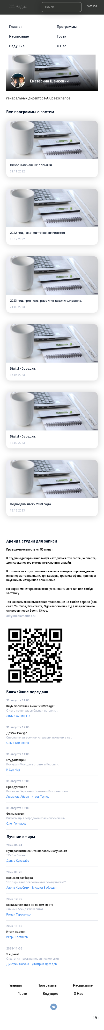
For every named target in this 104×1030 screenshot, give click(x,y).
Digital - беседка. (23, 368)
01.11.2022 (17, 171)
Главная (15, 27)
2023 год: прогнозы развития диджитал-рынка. (46, 300)
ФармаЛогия (15, 814)
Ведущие (16, 46)
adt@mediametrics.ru (21, 616)
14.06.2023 (17, 375)
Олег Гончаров (16, 823)
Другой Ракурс (16, 733)
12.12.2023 (17, 510)
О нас (61, 46)
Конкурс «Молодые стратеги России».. (32, 764)
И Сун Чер (13, 769)
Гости (61, 36)
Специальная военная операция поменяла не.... (39, 737)
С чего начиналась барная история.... (32, 710)
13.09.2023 (17, 443)
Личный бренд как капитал (25, 909)
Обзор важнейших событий (31, 165)
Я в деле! (12, 954)
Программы (67, 27)
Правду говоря (16, 787)
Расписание (19, 36)
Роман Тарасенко (18, 914)
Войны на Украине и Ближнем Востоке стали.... (38, 791)
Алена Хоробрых (17, 887)
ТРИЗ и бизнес (16, 855)
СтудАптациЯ (16, 760)
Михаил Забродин (44, 887)
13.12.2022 (17, 239)
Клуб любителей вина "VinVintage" (30, 706)
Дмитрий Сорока (17, 964)
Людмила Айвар (17, 796)
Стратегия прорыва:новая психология (32, 958)
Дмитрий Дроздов (44, 964)
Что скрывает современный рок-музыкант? (36, 882)
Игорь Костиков (17, 937)
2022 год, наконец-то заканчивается (37, 233)
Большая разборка (19, 878)
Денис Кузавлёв (17, 860)
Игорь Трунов (41, 796)
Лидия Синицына (18, 716)
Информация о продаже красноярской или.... (37, 818)
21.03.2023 (17, 307)
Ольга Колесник (17, 743)
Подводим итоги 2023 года (30, 504)
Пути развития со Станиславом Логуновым (36, 851)
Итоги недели (15, 931)
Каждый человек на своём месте (29, 905)
